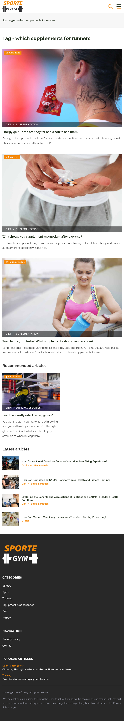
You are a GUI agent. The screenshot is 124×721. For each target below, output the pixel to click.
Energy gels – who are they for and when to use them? (40, 132)
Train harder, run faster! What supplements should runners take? (47, 341)
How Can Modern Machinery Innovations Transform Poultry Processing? (64, 517)
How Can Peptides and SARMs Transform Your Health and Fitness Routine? (66, 480)
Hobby (6, 617)
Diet (4, 611)
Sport (5, 592)
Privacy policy (11, 639)
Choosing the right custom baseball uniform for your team (37, 669)
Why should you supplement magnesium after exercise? (42, 236)
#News (6, 585)
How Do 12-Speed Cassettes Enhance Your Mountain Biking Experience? (64, 461)
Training (7, 598)
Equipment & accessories (18, 604)
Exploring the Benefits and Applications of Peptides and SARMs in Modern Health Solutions (70, 499)
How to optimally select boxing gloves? (27, 415)
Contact (7, 645)
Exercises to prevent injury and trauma (25, 679)
